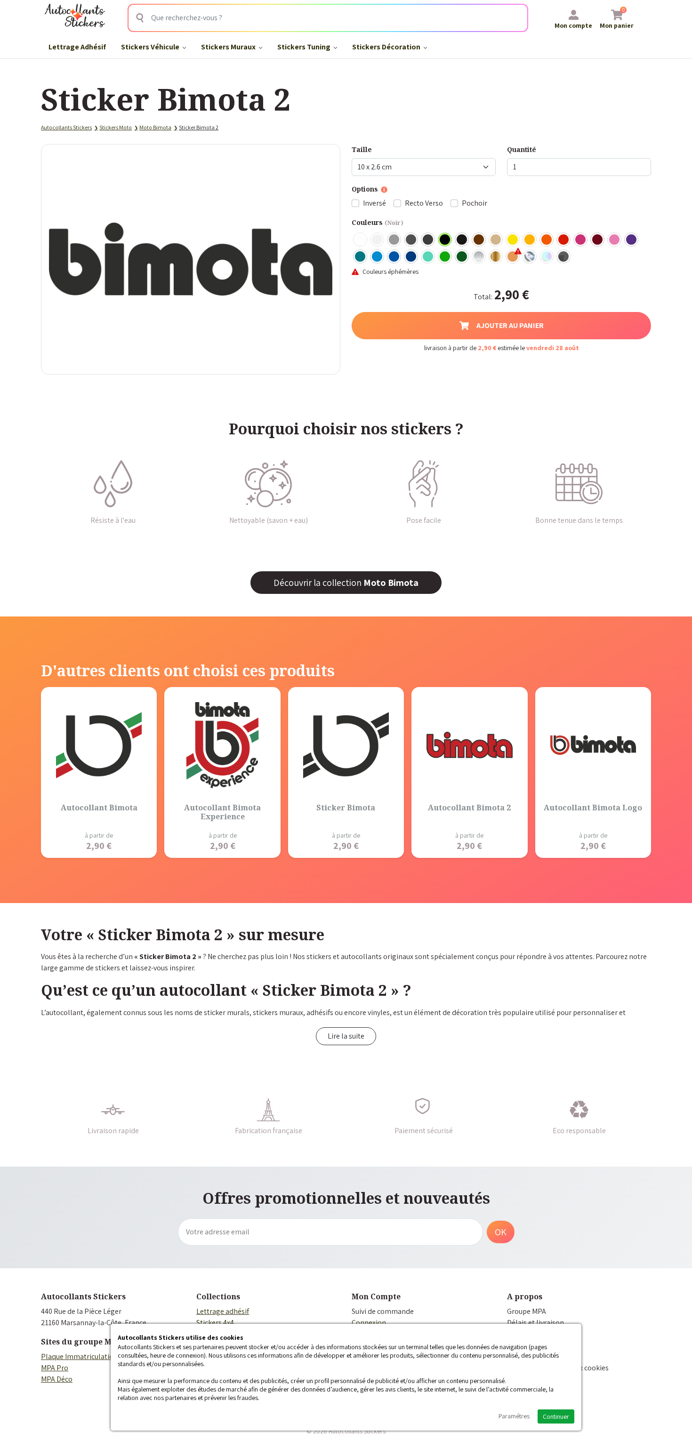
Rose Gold (513, 257)
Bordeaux (598, 240)
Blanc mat (377, 240)
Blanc (361, 240)
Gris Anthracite (428, 240)
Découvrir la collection (346, 582)
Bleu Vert (428, 257)
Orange (547, 240)
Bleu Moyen (394, 257)
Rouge (564, 240)
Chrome (530, 257)
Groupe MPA (526, 1311)
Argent (479, 257)
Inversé (374, 203)
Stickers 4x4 (215, 1323)
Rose (615, 240)
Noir (445, 240)
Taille (362, 149)
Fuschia (581, 240)
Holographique (547, 257)
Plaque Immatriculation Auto (87, 1356)
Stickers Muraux (229, 47)
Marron (479, 240)
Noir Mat (462, 240)
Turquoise (361, 257)
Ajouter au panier (510, 325)
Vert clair (445, 257)
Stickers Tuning (304, 47)
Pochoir (474, 203)
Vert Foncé (462, 257)
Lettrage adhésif (222, 1311)
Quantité (521, 149)
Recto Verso (424, 203)
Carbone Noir (564, 257)
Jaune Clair (513, 240)
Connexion (369, 1323)
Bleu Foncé (411, 257)
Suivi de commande (383, 1311)
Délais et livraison (535, 1323)
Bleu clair (377, 257)
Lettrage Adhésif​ (77, 47)
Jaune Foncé (530, 240)
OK (501, 1232)
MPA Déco (56, 1379)
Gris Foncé (411, 240)
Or (496, 257)
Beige (496, 240)
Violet (632, 240)
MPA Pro (54, 1368)
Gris (394, 240)
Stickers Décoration (387, 47)
